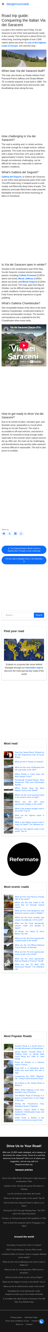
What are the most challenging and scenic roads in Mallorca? (24, 1263)
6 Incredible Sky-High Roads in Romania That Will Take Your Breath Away (24, 1300)
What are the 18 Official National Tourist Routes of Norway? (29, 946)
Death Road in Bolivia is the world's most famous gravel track (29, 1119)
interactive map (33, 668)
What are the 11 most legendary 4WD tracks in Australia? (24, 1271)
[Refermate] (24, 859)
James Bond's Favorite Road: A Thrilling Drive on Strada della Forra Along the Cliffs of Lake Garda (29, 1055)
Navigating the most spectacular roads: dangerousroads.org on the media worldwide (24, 1292)
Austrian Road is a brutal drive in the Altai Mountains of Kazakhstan (29, 1047)
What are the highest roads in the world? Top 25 (29, 830)
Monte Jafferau (25, 278)
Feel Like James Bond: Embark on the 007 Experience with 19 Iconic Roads (29, 754)
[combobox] (19, 615)
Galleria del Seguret (11, 177)
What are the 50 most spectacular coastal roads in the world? (29, 939)
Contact (29, 1324)
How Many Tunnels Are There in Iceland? (24, 1245)
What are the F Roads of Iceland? (29, 762)
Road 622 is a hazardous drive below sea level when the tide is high (29, 1070)
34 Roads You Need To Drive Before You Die (29, 932)
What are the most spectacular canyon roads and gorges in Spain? (29, 925)
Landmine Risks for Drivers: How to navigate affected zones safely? (24, 1255)
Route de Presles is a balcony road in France (29, 1063)
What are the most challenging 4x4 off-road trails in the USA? (29, 768)
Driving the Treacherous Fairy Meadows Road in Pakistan (29, 1105)
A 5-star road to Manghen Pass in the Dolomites (24, 559)
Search (39, 615)
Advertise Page (31, 1317)
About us (19, 1324)
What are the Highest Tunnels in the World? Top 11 (24, 1282)
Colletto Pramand (27, 275)
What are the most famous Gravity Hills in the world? (29, 898)
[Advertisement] (24, 111)
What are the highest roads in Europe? (29, 816)
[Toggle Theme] (41, 1321)
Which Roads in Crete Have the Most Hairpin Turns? (29, 775)
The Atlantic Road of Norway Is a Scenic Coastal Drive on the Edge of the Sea (29, 1097)
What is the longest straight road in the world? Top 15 (29, 809)
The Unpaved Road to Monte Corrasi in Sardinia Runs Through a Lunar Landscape (24, 550)
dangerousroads (17, 4)
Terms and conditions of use (17, 1321)
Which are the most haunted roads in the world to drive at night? (29, 796)
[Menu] (4, 4)
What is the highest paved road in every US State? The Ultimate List (29, 823)
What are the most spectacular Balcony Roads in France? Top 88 (29, 960)
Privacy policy (16, 1317)
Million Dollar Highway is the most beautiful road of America (29, 1091)
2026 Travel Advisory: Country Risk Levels (24, 1249)
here (31, 1158)
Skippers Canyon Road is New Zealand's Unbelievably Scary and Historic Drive (29, 1111)
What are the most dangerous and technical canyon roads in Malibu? (29, 912)
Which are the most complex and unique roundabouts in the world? (29, 918)
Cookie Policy (37, 1321)
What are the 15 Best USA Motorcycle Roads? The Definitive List (29, 966)
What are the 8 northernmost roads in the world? (24, 1286)
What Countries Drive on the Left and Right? (24, 1277)
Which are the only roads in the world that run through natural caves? (29, 904)
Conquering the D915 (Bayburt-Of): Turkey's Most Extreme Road (29, 1077)
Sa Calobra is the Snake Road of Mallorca (29, 1084)
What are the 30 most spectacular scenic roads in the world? (29, 953)
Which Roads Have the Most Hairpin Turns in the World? (29, 789)
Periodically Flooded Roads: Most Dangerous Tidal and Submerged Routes (29, 782)
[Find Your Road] (24, 650)
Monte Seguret (29, 282)
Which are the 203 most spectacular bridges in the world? (29, 803)
